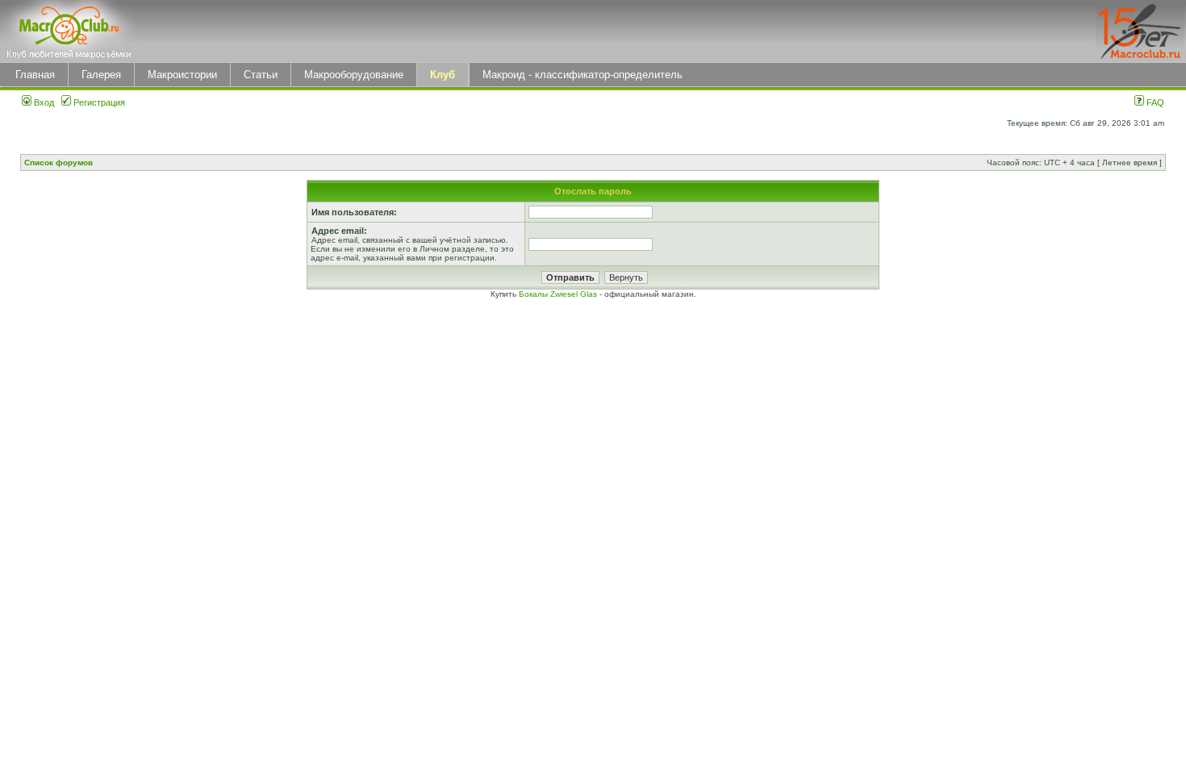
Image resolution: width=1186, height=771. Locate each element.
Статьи (261, 75)
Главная (35, 75)
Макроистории (182, 75)
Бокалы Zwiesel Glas (559, 294)
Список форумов (58, 162)
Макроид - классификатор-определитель (582, 75)
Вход (42, 102)
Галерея (101, 75)
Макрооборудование (353, 75)
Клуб (442, 75)
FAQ (1154, 102)
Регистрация (98, 102)
